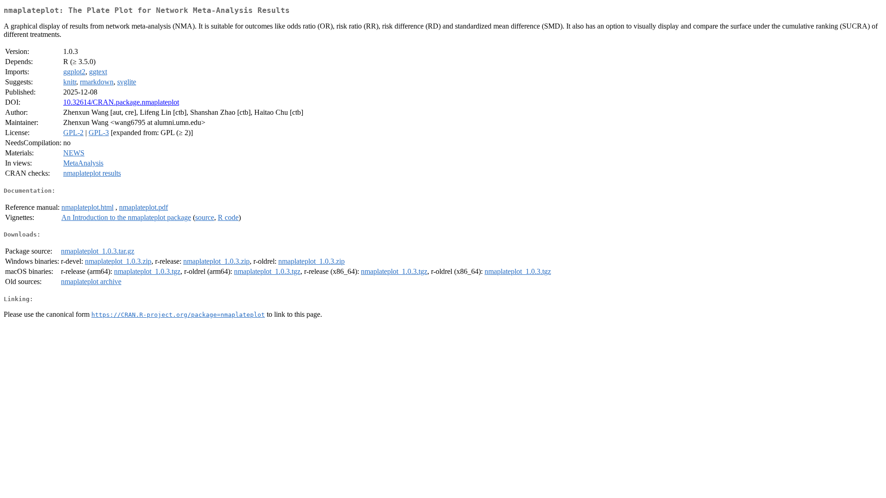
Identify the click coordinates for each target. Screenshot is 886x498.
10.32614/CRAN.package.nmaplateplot (121, 102)
